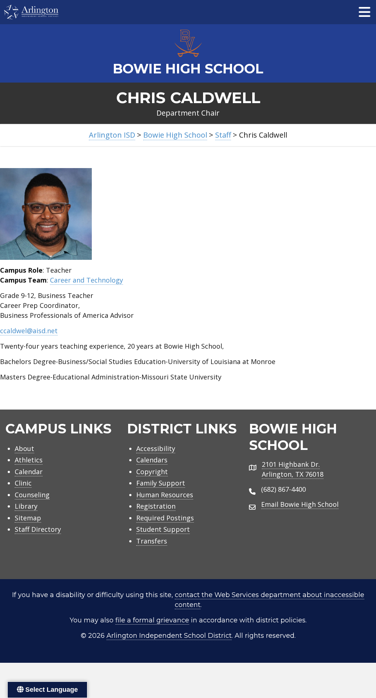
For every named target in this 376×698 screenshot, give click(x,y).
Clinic (23, 483)
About (24, 448)
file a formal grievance (152, 620)
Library (26, 506)
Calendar (29, 471)
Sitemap (28, 517)
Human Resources (164, 494)
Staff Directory (38, 529)
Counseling (32, 494)
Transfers (151, 541)
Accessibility (155, 448)
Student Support (163, 529)
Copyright (152, 471)
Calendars (151, 459)
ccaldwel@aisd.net (29, 330)
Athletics (29, 459)
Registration (156, 506)
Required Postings (165, 517)
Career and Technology (86, 280)
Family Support (160, 483)
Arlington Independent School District (169, 636)
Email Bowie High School (300, 504)
